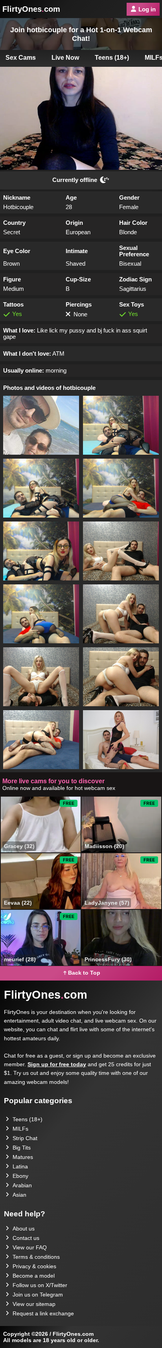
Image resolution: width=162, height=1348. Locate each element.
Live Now (65, 57)
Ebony (20, 1176)
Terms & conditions (36, 1257)
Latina (20, 1166)
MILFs (20, 1129)
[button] (41, 425)
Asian (19, 1195)
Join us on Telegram (38, 1294)
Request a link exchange (43, 1313)
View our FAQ (30, 1247)
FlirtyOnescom (31, 9)
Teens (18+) (112, 57)
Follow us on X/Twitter (40, 1285)
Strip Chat (25, 1138)
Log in (147, 9)
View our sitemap (34, 1304)
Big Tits (22, 1147)
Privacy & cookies (34, 1266)
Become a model (34, 1276)
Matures (23, 1157)
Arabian (22, 1185)
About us (24, 1228)
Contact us (26, 1238)
